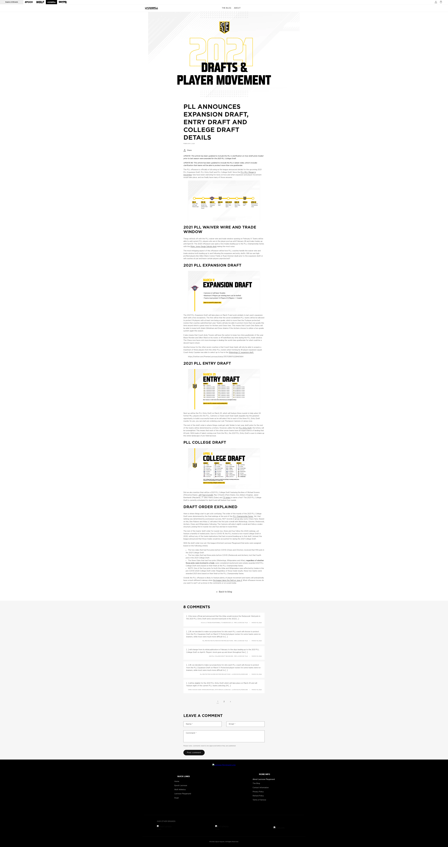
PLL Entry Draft (245, 428)
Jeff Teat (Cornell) (205, 495)
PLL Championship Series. (243, 516)
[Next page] (230, 701)
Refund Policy (258, 796)
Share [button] (189, 150)
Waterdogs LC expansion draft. (241, 352)
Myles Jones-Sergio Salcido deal (203, 246)
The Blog (256, 783)
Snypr (176, 798)
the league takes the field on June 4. (227, 580)
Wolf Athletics (180, 789)
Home (176, 781)
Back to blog (225, 592)
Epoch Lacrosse (180, 785)
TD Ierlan (227, 497)
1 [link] (217, 701)
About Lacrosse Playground (264, 779)
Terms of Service (259, 800)
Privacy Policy (258, 792)
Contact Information (261, 788)
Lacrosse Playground (182, 794)
